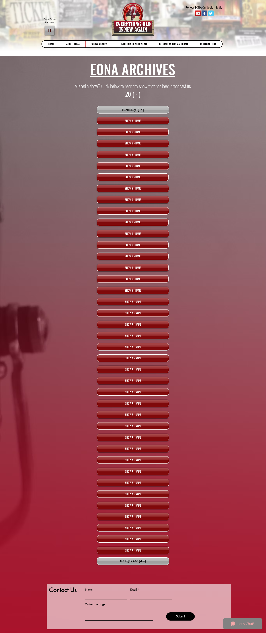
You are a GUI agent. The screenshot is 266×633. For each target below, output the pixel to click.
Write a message (95, 604)
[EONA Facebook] (204, 13)
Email (133, 589)
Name (88, 589)
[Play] (49, 30)
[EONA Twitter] (211, 13)
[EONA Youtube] (198, 13)
